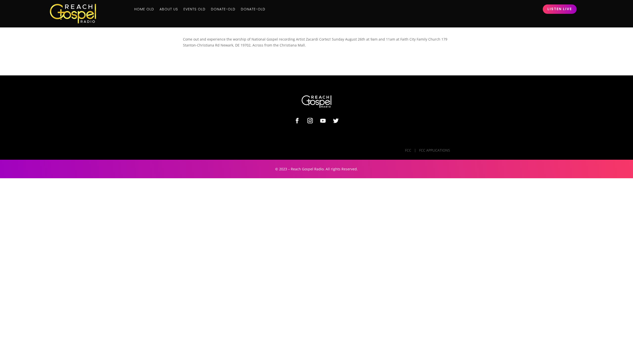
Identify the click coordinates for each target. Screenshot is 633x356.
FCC (408, 150)
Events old (194, 9)
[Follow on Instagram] (310, 120)
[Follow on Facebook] (297, 120)
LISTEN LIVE (559, 8)
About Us (168, 9)
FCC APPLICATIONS (434, 150)
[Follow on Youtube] (322, 120)
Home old (144, 9)
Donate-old (223, 9)
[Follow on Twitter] (335, 120)
